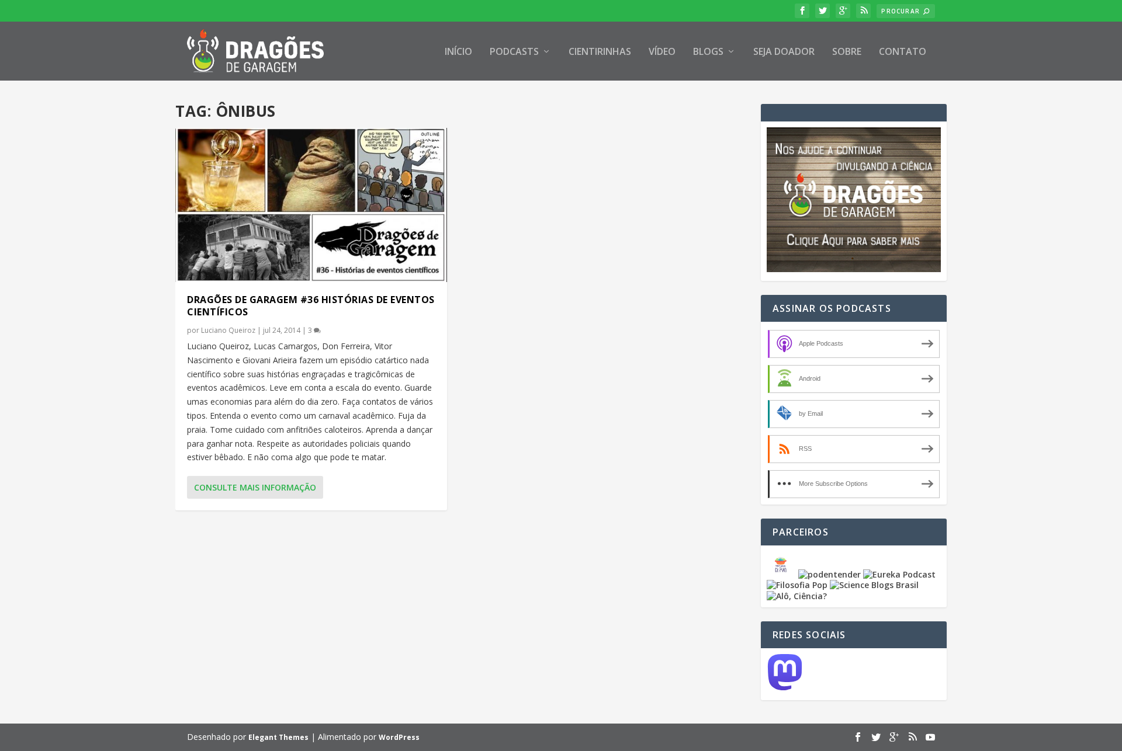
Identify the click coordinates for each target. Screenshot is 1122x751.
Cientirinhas (600, 52)
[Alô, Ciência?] (797, 596)
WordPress (399, 737)
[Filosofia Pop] (797, 584)
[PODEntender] (829, 574)
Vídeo (662, 52)
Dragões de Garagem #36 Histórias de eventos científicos (311, 305)
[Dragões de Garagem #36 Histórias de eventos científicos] (311, 205)
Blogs (708, 52)
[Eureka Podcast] (899, 574)
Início (458, 52)
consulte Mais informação (255, 487)
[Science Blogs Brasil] (874, 584)
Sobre (846, 52)
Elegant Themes (278, 737)
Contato (902, 52)
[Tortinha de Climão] (782, 574)
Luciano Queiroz (228, 330)
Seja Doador (784, 52)
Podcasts (514, 52)
